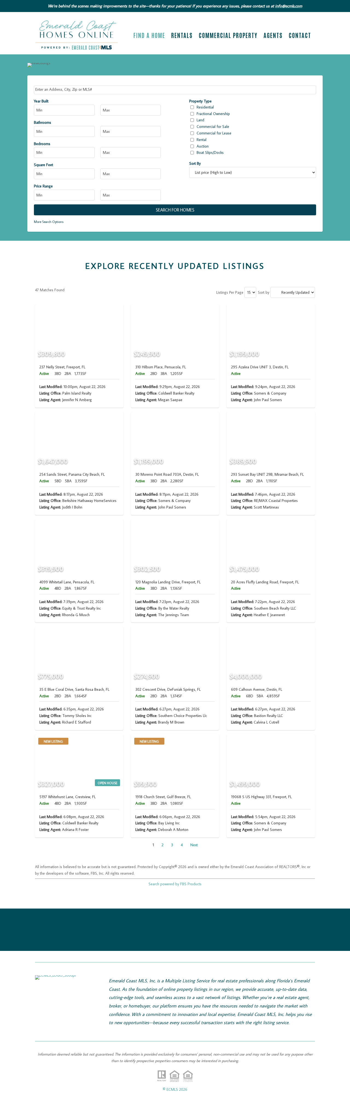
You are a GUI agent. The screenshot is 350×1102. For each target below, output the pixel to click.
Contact (300, 36)
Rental (201, 139)
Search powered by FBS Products (175, 883)
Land (200, 119)
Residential (205, 107)
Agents (273, 36)
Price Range (43, 186)
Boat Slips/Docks (210, 152)
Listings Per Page (229, 292)
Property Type (200, 101)
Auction (203, 146)
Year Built (41, 101)
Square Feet (43, 164)
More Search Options (48, 222)
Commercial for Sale (213, 126)
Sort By (195, 163)
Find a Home (149, 36)
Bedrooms (42, 143)
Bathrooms (42, 122)
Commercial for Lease (214, 133)
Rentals (182, 36)
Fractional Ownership (213, 113)
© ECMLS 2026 (175, 1089)
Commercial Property (228, 36)
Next (194, 844)
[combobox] (175, 90)
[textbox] (175, 89)
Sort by (263, 292)
